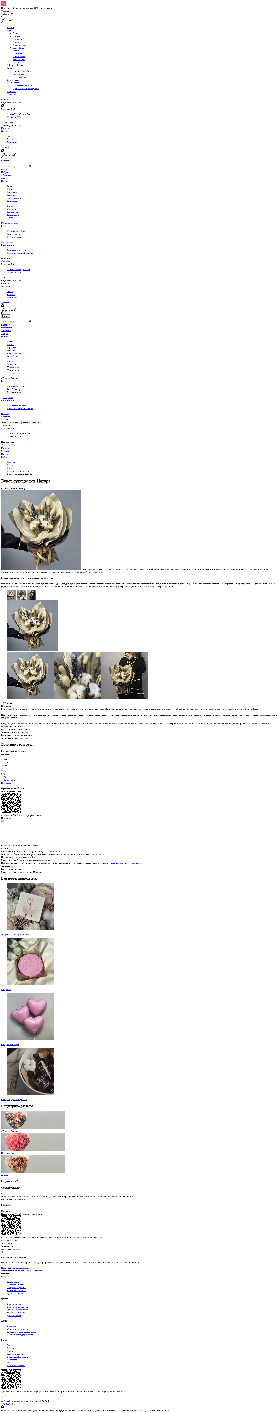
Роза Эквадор (19, 74)
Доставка (5, 147)
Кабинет (5, 324)
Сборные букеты (9, 223)
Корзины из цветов (22, 85)
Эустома (17, 62)
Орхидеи (17, 53)
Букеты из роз (14, 1303)
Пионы (16, 36)
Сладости (11, 1326)
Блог (9, 1362)
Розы (15, 33)
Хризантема (19, 56)
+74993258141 (8, 99)
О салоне (5, 131)
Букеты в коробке (15, 1293)
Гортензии (18, 39)
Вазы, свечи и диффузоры (20, 1334)
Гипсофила (18, 47)
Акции (4, 178)
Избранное (6, 172)
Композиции (7, 245)
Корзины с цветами (16, 1290)
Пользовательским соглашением (125, 863)
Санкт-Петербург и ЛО (18, 114)
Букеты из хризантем (17, 1306)
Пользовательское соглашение (16, 1410)
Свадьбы (5, 261)
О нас (10, 136)
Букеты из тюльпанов (17, 1309)
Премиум (5, 258)
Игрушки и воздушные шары (21, 1331)
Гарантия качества (16, 1353)
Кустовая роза (20, 76)
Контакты (12, 142)
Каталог (5, 128)
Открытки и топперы (17, 1328)
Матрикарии (19, 59)
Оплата (10, 1348)
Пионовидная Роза (22, 71)
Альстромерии (20, 44)
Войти (4, 169)
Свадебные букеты (16, 1287)
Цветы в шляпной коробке (26, 88)
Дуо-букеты (7, 242)
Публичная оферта (16, 1365)
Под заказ (6, 706)
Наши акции (13, 1281)
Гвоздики (17, 42)
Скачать (5, 10)
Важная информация (17, 1356)
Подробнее (37, 1270)
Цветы (4, 181)
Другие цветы (14, 1315)
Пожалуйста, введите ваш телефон (18, 857)
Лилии (16, 50)
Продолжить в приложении (15, 1267)
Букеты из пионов (16, 1312)
